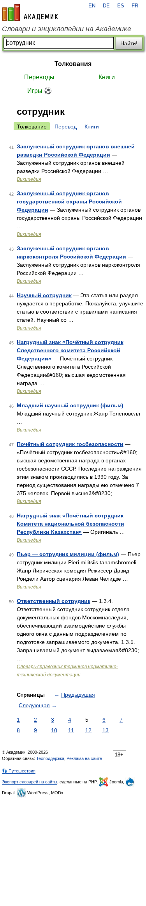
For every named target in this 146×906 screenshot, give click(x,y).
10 (54, 730)
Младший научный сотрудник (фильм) (70, 405)
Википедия (29, 179)
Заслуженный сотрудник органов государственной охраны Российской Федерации (69, 201)
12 (88, 730)
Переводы (39, 77)
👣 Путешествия (18, 771)
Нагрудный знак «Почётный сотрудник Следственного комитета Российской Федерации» (70, 350)
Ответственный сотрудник (53, 601)
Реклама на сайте (84, 758)
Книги (107, 77)
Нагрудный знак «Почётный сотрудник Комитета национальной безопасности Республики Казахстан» (70, 523)
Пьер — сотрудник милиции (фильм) (68, 554)
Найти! (128, 43)
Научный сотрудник (44, 295)
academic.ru (30, 12)
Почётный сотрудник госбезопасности (70, 444)
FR (135, 6)
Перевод (66, 126)
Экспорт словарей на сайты (29, 781)
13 (105, 730)
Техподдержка (50, 758)
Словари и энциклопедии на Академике (66, 29)
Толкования (73, 64)
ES (120, 6)
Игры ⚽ (39, 90)
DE (106, 6)
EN (91, 6)
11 (71, 730)
